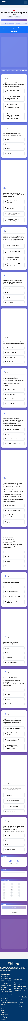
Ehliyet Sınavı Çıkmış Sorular (8, 23)
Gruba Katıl (14, 31)
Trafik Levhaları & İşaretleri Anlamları (9, 1002)
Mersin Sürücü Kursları (6, 993)
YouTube (21, 1002)
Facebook (21, 1000)
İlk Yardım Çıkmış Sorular (19, 984)
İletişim (2, 1010)
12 (19, 892)
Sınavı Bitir (14, 907)
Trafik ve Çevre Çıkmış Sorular (20, 988)
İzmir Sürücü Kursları (5, 983)
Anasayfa (4, 70)
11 (11, 892)
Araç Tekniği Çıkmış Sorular (20, 990)
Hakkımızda (3, 1012)
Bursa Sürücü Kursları (6, 985)
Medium (20, 1006)
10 (4, 892)
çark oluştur (3, 1019)
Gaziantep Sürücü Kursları (7, 995)
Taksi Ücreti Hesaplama (6, 1000)
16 (4, 898)
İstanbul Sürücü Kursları (6, 980)
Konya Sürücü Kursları (6, 989)
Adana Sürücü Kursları (6, 987)
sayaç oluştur (4, 1016)
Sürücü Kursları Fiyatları (6, 978)
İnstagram (21, 999)
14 (11, 895)
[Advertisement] (14, 52)
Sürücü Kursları (4, 976)
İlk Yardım (18, 23)
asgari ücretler (4, 1017)
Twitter (20, 1004)
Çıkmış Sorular (10, 70)
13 (4, 895)
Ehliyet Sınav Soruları (18, 982)
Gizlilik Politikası (4, 1014)
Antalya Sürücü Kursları (6, 991)
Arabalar (3, 1004)
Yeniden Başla (14, 19)
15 (19, 895)
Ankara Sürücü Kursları (6, 982)
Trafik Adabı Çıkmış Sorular (20, 986)
